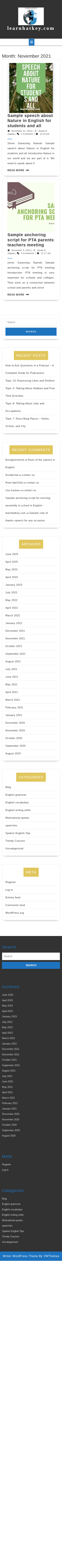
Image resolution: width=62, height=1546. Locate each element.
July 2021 (11, 669)
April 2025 (11, 561)
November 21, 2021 (22, 131)
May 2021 (11, 684)
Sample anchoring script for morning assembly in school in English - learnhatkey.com (27, 505)
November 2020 (15, 730)
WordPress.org (14, 912)
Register (10, 882)
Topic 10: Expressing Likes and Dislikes (30, 380)
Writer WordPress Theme (20, 1256)
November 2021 (15, 638)
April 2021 (11, 692)
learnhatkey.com (31, 28)
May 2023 (11, 569)
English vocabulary (17, 802)
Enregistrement (14, 459)
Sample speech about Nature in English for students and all (30, 120)
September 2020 (15, 745)
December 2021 (15, 630)
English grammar (15, 794)
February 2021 (14, 707)
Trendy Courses (15, 840)
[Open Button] (32, 42)
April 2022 (11, 607)
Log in (9, 889)
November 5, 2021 (21, 250)
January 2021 (13, 715)
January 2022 (13, 623)
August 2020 (13, 753)
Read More (15, 170)
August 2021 (13, 661)
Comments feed (15, 905)
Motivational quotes (17, 817)
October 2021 (13, 646)
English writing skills (18, 810)
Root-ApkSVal (14, 482)
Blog (8, 787)
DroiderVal (11, 475)
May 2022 (11, 600)
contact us (28, 475)
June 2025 (11, 554)
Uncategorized (14, 848)
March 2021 (12, 699)
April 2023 (11, 577)
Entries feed (12, 897)
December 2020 (15, 722)
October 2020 (13, 738)
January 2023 (13, 584)
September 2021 (15, 653)
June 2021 (11, 676)
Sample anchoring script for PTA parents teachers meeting (30, 239)
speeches (11, 825)
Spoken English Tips (18, 833)
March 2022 (12, 615)
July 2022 (11, 592)
